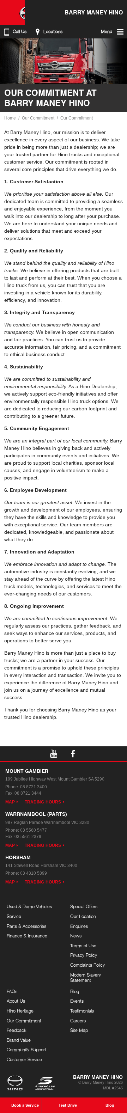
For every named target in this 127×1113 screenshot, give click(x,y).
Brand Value (19, 1040)
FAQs (12, 991)
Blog (74, 991)
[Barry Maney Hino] (12, 12)
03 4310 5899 (33, 873)
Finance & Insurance (27, 935)
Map (10, 802)
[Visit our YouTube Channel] (54, 753)
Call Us (19, 31)
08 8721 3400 (33, 786)
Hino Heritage (20, 1011)
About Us (16, 1001)
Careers (78, 1020)
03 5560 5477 (33, 830)
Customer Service (24, 1059)
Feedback (16, 1030)
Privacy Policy (83, 955)
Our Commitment (38, 118)
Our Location (83, 916)
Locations (52, 31)
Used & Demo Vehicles (29, 906)
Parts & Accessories (26, 926)
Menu (106, 31)
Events (77, 1001)
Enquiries (79, 926)
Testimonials (82, 1011)
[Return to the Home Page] (16, 1083)
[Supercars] (45, 1083)
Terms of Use (83, 945)
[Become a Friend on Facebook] (73, 753)
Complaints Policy (87, 965)
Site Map (79, 1030)
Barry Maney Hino (94, 12)
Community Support (26, 1049)
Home (10, 118)
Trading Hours (43, 802)
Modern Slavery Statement (85, 977)
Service (14, 916)
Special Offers (83, 906)
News (75, 935)
